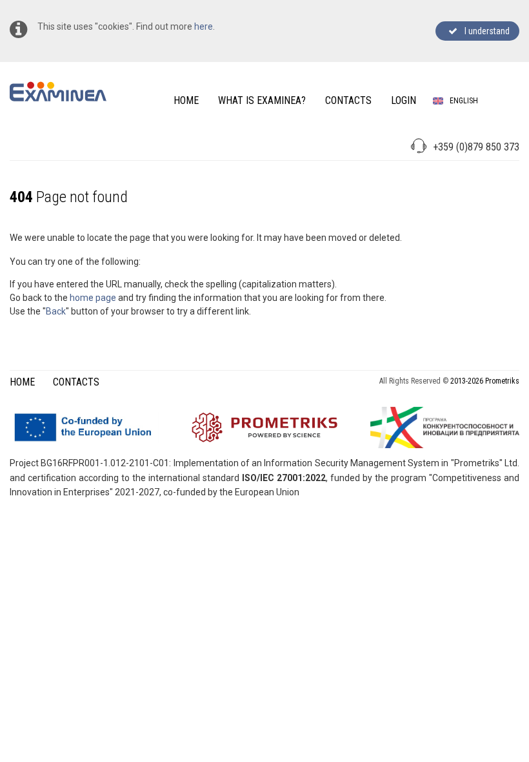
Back (56, 311)
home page (93, 298)
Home (22, 382)
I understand (485, 31)
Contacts (76, 382)
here (203, 26)
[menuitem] (186, 100)
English (464, 101)
